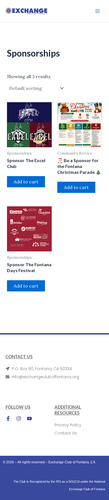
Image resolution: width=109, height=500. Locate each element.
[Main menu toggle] (97, 11)
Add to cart (26, 181)
